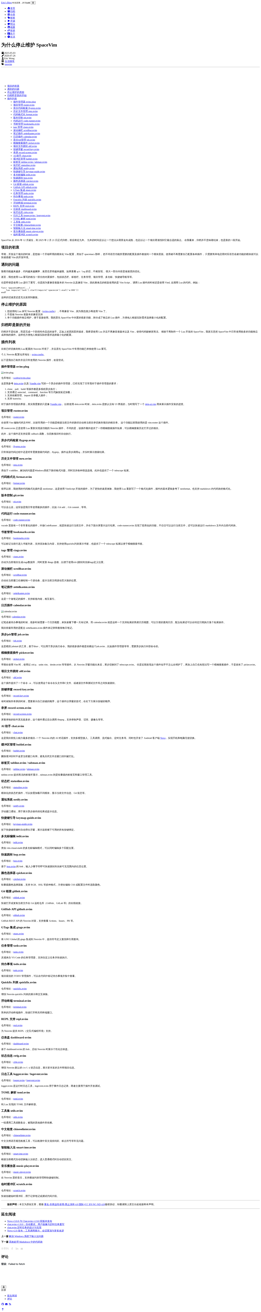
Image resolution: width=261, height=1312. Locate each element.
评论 (9, 1298)
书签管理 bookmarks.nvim (26, 124)
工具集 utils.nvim (22, 222)
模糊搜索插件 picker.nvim (26, 143)
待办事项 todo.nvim (23, 196)
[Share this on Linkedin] (16, 1248)
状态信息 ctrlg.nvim (23, 212)
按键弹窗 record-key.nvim (26, 149)
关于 (12, 33)
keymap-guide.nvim (22, 824)
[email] (6, 1304)
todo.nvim (18, 970)
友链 (12, 30)
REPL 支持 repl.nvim (23, 206)
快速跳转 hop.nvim (23, 178)
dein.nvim (18, 383)
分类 (12, 14)
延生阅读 (12, 1295)
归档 (12, 11)
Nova (163, 738)
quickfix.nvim (20, 988)
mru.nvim (18, 465)
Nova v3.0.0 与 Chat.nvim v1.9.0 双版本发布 (29, 1221)
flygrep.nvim (19, 446)
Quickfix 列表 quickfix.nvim (27, 199)
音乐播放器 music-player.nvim (28, 231)
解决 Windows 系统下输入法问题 (26, 1236)
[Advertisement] (91, 75)
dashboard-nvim (21, 1043)
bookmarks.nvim (21, 538)
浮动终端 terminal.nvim (25, 203)
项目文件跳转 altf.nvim (25, 146)
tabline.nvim (19, 769)
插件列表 (12, 98)
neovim (8, 64)
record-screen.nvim (22, 714)
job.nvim (17, 640)
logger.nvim (19, 1080)
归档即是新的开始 (17, 95)
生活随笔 (9, 61)
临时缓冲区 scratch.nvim (25, 234)
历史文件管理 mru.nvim (25, 111)
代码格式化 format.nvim (25, 114)
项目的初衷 (13, 86)
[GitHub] (2, 1304)
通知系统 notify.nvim (23, 168)
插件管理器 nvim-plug (24, 101)
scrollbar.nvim (20, 575)
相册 (12, 27)
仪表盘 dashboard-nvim (25, 209)
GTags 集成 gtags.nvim (24, 190)
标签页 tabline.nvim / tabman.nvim (30, 162)
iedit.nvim (18, 842)
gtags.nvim (18, 933)
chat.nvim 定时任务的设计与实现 (24, 1227)
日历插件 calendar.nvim (25, 136)
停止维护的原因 (15, 92)
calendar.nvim (18, 616)
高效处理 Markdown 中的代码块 (26, 1242)
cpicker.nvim (19, 879)
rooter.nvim (18, 417)
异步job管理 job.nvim (24, 140)
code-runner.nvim (21, 520)
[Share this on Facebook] (12, 1248)
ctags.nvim (18, 556)
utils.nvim (18, 1117)
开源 (12, 21)
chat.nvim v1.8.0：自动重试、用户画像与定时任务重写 (35, 1224)
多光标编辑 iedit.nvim (24, 174)
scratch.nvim (19, 1190)
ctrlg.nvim (18, 1062)
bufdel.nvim (19, 750)
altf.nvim (17, 677)
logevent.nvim (33, 1080)
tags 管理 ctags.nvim (23, 127)
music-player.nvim (22, 1172)
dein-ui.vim (150, 404)
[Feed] (9, 1304)
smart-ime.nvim (20, 1153)
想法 (12, 24)
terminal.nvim (19, 1007)
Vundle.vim (35, 383)
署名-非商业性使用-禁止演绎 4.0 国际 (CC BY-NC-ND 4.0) (74, 1204)
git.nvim (17, 501)
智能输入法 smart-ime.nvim (27, 228)
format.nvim (19, 483)
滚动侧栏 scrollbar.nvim (25, 130)
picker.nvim (18, 659)
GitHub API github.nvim (25, 187)
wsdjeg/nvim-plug (22, 378)
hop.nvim (17, 861)
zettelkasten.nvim (21, 593)
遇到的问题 (13, 89)
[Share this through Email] (21, 1248)
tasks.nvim (18, 952)
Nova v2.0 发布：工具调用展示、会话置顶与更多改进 (35, 1230)
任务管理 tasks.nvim (23, 193)
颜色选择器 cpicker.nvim (25, 181)
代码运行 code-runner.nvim (26, 120)
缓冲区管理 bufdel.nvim (25, 159)
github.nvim (19, 915)
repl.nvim (17, 1025)
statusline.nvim (20, 787)
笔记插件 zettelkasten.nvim (26, 133)
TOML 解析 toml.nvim (24, 218)
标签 (12, 17)
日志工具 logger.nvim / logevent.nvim (31, 215)
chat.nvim (18, 732)
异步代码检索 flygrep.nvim (27, 108)
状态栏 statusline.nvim (24, 165)
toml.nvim (18, 1098)
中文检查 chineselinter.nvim (27, 225)
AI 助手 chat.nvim (22, 155)
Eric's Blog (6, 2)
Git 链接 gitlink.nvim (23, 184)
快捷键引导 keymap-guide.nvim (29, 171)
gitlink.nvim (19, 897)
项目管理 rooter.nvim (23, 105)
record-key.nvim (21, 695)
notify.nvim (18, 806)
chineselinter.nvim (22, 1135)
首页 (12, 8)
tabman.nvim (33, 769)
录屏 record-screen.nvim (25, 152)
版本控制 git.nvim (22, 117)
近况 (12, 37)
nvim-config (49, 311)
